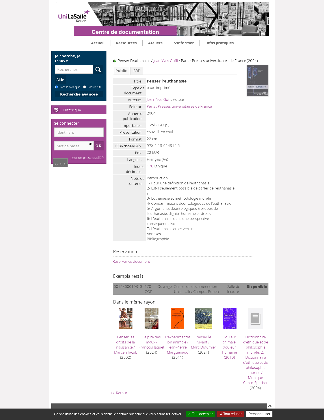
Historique (72, 109)
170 (150, 166)
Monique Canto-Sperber (255, 380)
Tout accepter (202, 414)
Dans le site (95, 87)
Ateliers (155, 42)
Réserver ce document (131, 261)
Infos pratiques (219, 42)
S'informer (184, 42)
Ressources (126, 42)
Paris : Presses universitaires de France (179, 106)
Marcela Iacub (125, 352)
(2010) (229, 347)
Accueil (97, 42)
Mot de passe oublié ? (87, 157)
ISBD (137, 70)
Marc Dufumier (203, 347)
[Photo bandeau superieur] (160, 15)
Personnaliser (259, 414)
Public (121, 70)
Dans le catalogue (70, 87)
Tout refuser (232, 414)
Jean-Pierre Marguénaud (177, 350)
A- (56, 164)
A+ (65, 164)
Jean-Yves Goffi (165, 60)
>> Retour (119, 392)
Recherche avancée (79, 94)
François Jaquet (151, 347)
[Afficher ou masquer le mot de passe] (91, 144)
